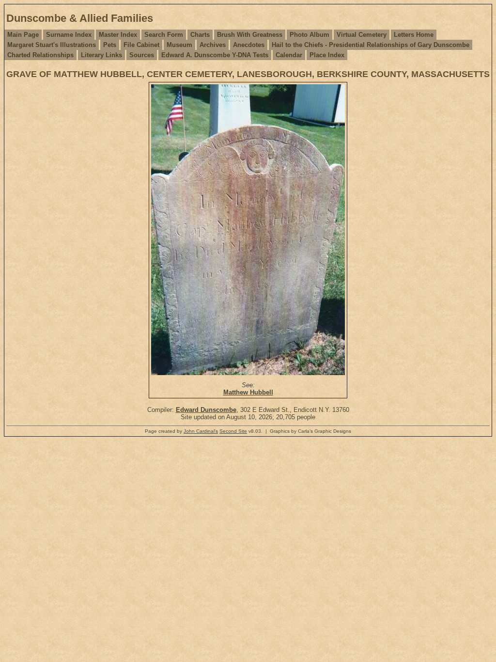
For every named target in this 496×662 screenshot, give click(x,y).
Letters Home (414, 34)
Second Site (233, 431)
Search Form (163, 34)
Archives (213, 44)
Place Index (327, 55)
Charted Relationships (40, 55)
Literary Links (101, 55)
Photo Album (309, 34)
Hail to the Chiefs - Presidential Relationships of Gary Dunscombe (370, 44)
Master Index (118, 34)
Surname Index (69, 34)
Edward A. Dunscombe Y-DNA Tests (214, 55)
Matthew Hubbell (248, 392)
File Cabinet (141, 44)
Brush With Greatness (249, 34)
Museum (179, 44)
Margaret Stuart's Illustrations (51, 44)
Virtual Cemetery (362, 34)
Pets (109, 44)
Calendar (289, 55)
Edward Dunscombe (206, 409)
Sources (141, 55)
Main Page (23, 34)
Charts (200, 34)
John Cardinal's (201, 431)
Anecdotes (248, 44)
